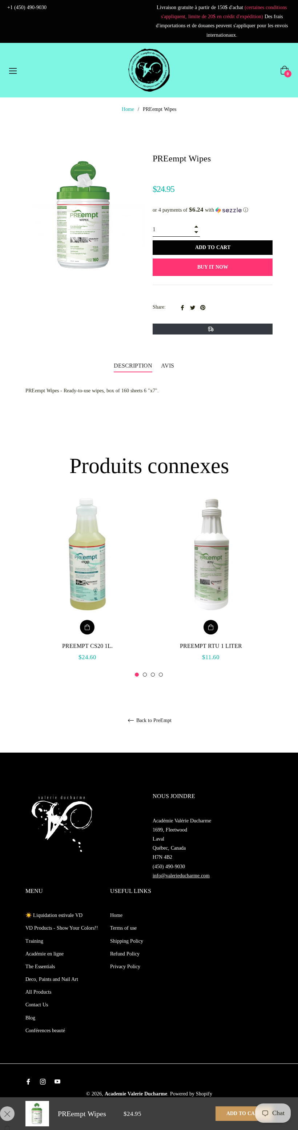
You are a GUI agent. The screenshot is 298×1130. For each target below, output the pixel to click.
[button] (213, 210)
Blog (30, 1018)
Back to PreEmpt (153, 720)
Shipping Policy (126, 941)
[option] (87, 587)
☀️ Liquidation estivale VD (53, 915)
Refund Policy (125, 954)
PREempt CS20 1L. (87, 646)
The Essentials (40, 966)
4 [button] (161, 675)
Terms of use (123, 928)
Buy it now (212, 267)
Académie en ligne (44, 954)
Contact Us (36, 1004)
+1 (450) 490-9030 (27, 7)
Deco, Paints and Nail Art (51, 979)
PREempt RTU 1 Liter (211, 646)
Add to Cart (244, 1113)
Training (34, 941)
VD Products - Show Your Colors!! (61, 928)
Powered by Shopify (191, 1094)
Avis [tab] (168, 365)
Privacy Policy (125, 966)
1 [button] (137, 675)
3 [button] (153, 675)
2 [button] (145, 675)
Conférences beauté (45, 1030)
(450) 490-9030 (169, 866)
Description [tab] (133, 365)
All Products (38, 992)
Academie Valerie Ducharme (136, 1094)
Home (128, 109)
